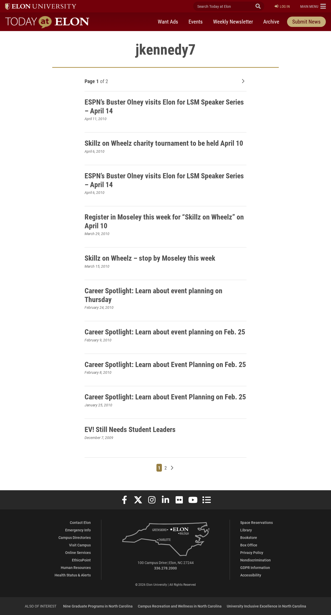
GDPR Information (255, 567)
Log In (285, 6)
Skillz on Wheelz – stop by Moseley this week (150, 258)
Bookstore (248, 537)
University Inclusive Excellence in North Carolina (266, 606)
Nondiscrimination (255, 560)
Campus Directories (74, 537)
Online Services (78, 552)
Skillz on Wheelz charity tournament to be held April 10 (164, 143)
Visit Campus (80, 545)
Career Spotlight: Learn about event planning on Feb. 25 (165, 331)
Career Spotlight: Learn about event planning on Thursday (153, 294)
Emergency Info (78, 530)
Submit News (306, 21)
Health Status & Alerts (73, 575)
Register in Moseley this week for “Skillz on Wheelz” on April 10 (164, 221)
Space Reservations (256, 522)
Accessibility (250, 575)
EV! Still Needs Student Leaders (130, 429)
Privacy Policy (251, 552)
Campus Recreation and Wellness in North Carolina (180, 606)
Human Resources (76, 567)
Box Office (248, 545)
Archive (271, 21)
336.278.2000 (165, 568)
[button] (313, 6)
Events (196, 21)
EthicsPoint (81, 560)
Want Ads (168, 21)
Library (246, 530)
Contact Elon (80, 522)
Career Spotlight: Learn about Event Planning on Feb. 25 (165, 364)
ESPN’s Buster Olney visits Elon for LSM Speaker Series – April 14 (164, 106)
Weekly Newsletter (233, 21)
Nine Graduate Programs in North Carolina (98, 606)
